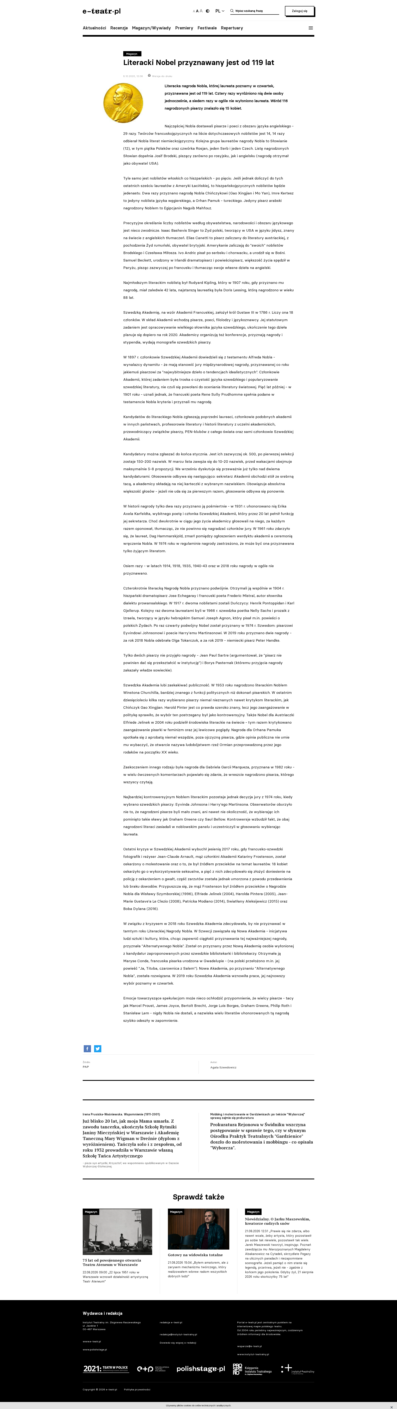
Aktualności (94, 27)
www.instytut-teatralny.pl (253, 1354)
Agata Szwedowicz (223, 1067)
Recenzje (119, 27)
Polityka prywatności (137, 1389)
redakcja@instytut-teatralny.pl (178, 1334)
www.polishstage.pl (95, 1349)
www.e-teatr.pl (92, 1341)
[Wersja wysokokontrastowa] (208, 11)
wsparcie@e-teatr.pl (249, 1346)
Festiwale (207, 27)
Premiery (184, 27)
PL (217, 10)
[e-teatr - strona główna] (101, 13)
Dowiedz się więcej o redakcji (178, 1342)
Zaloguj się (299, 11)
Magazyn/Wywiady (151, 27)
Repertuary (232, 27)
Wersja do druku (162, 76)
